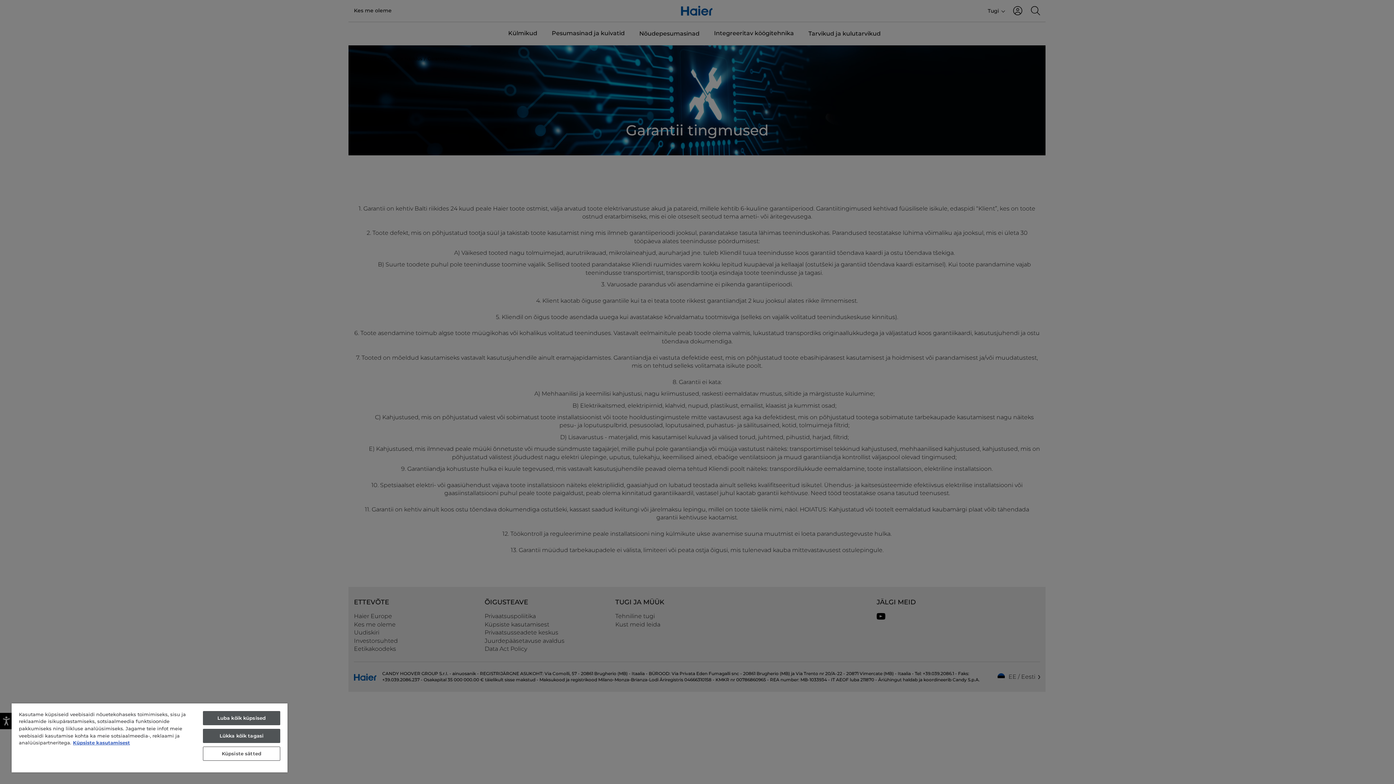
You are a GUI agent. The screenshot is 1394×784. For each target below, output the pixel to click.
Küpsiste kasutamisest (101, 743)
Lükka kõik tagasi (242, 736)
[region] (150, 737)
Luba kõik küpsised (241, 718)
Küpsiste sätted (241, 753)
